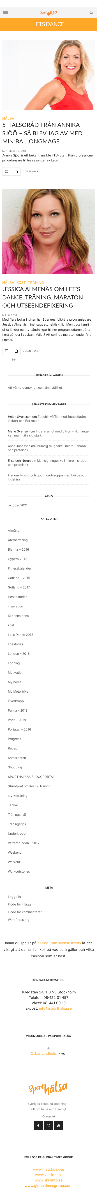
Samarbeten (17, 758)
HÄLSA (8, 118)
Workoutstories (19, 871)
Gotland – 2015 (19, 578)
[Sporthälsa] (48, 13)
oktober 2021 (18, 505)
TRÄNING (36, 282)
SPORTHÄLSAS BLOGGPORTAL (31, 777)
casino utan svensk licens (59, 943)
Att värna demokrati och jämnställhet (35, 387)
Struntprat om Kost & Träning (29, 786)
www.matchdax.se (48, 1169)
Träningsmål (17, 814)
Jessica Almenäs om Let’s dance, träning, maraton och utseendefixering (42, 297)
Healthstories (17, 597)
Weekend (15, 852)
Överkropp (16, 701)
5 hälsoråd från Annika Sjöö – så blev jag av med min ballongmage (42, 133)
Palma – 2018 (18, 710)
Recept (13, 748)
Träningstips (17, 824)
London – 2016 (19, 653)
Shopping (15, 767)
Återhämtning (18, 540)
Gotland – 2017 (19, 587)
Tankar (13, 805)
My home (14, 682)
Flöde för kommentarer (25, 912)
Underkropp (17, 833)
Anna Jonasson (19, 446)
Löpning (14, 663)
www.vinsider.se (48, 1174)
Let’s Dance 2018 (20, 634)
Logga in (14, 896)
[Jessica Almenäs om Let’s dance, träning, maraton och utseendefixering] (48, 231)
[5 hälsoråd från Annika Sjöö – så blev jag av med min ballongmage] (48, 75)
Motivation (15, 672)
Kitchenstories (18, 616)
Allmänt (13, 530)
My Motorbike (18, 691)
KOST (21, 282)
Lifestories (15, 644)
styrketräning (18, 795)
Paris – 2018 (17, 720)
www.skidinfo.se (48, 1180)
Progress (14, 739)
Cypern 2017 (17, 559)
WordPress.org (19, 919)
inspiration (15, 606)
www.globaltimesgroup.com (48, 1185)
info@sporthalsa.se (55, 1008)
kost (11, 625)
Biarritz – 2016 (18, 549)
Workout (14, 862)
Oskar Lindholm (44, 1053)
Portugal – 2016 (19, 729)
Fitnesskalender (19, 568)
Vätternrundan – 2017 (23, 843)
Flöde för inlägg (19, 904)
